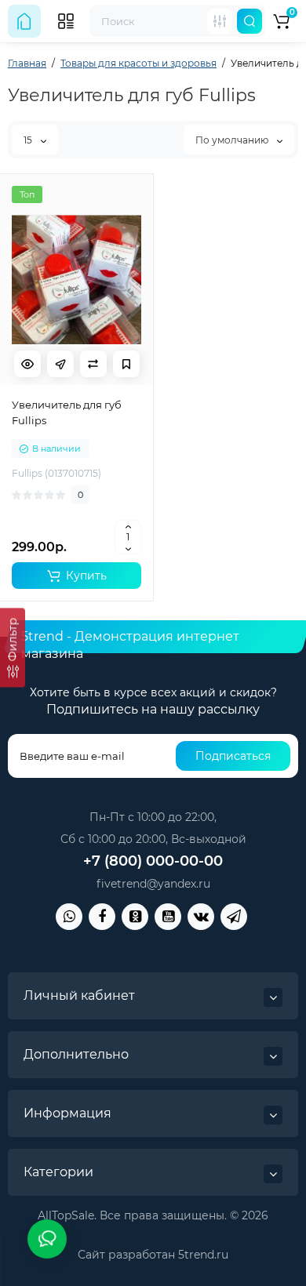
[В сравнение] (93, 364)
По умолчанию (233, 140)
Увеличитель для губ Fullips (67, 412)
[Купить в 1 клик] (60, 364)
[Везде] (219, 21)
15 (29, 140)
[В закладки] (126, 364)
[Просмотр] (27, 364)
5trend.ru (203, 1255)
